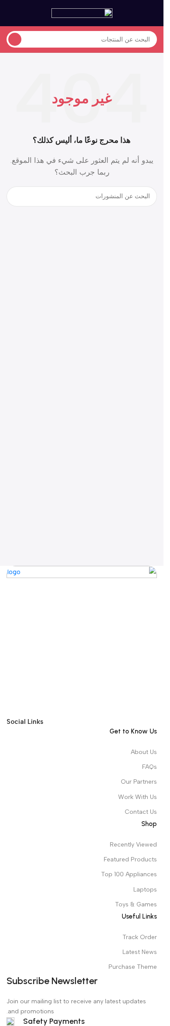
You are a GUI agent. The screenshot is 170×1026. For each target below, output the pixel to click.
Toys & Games (136, 904)
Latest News (139, 952)
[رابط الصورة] (82, 640)
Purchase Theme (133, 967)
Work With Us (137, 797)
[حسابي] (10, 13)
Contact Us (141, 812)
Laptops (145, 889)
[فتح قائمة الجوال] (153, 13)
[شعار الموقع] (81, 13)
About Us (144, 752)
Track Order (139, 937)
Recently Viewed (133, 844)
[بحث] (14, 39)
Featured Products (130, 859)
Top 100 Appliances (129, 874)
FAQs (149, 767)
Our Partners (139, 781)
